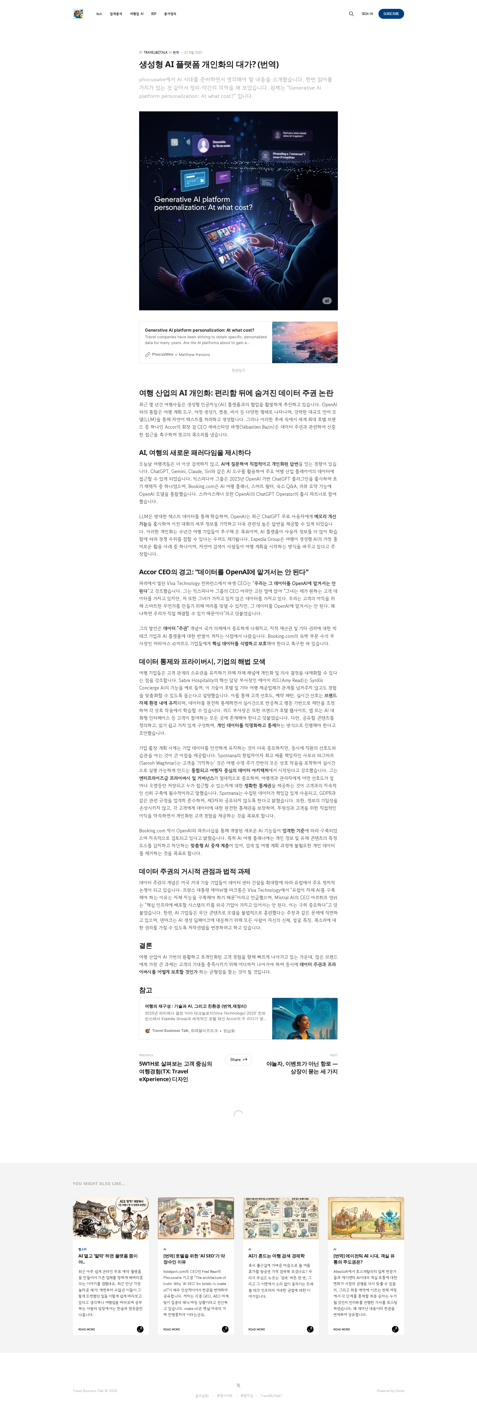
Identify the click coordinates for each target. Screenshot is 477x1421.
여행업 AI (136, 13)
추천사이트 (225, 1395)
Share (235, 1059)
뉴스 (99, 13)
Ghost (399, 1390)
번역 (176, 52)
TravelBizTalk (156, 52)
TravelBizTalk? (271, 1395)
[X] (238, 1385)
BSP (153, 13)
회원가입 (246, 1395)
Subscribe (391, 13)
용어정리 (170, 13)
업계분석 (116, 13)
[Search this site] (351, 14)
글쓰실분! (202, 1395)
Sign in (367, 13)
